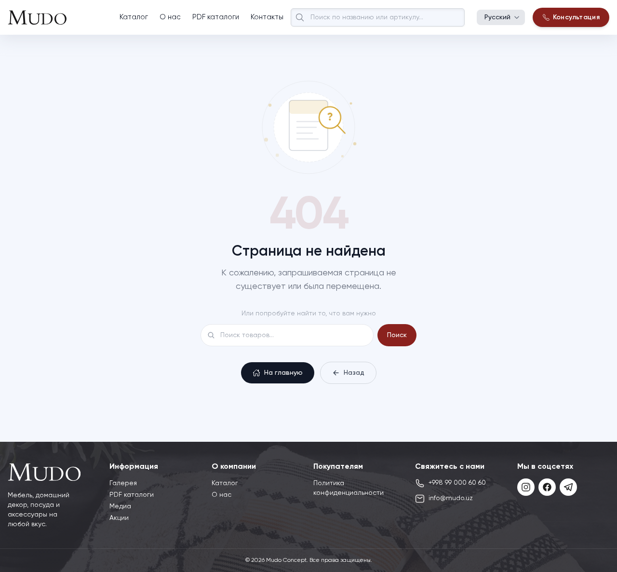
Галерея (123, 483)
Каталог (134, 17)
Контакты (267, 17)
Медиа (120, 506)
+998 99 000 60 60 (457, 482)
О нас (170, 17)
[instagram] (526, 487)
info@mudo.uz (451, 498)
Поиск (397, 335)
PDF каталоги (215, 17)
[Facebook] (547, 487)
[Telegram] (568, 487)
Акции (119, 518)
